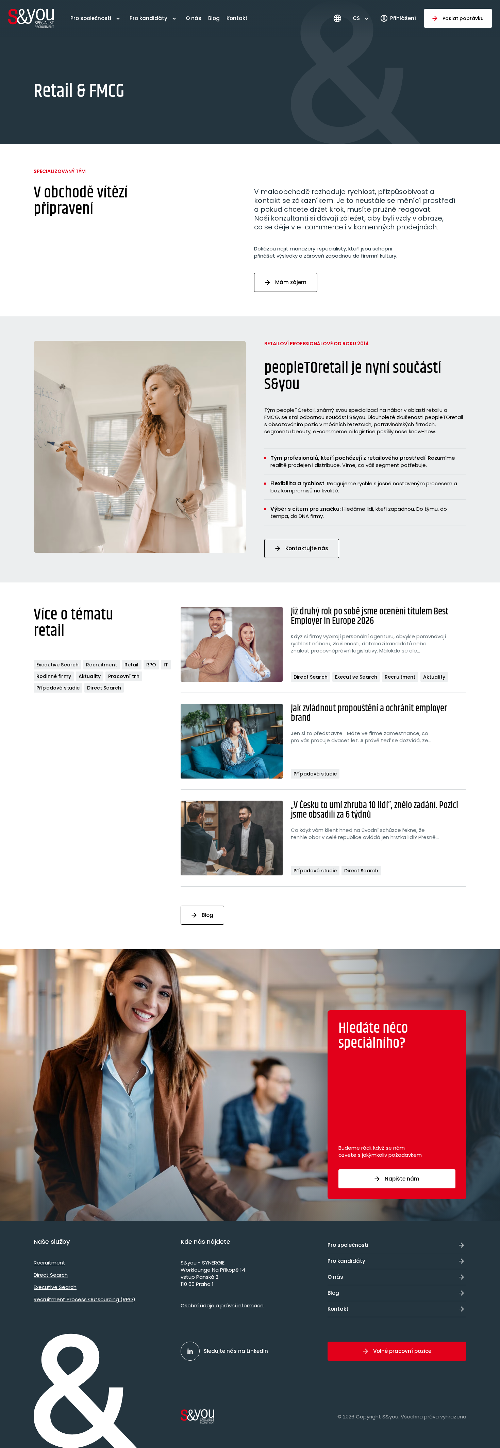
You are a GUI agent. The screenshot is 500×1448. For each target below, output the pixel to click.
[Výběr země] (337, 18)
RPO (151, 664)
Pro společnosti (90, 18)
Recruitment (101, 664)
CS (356, 18)
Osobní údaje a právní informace (222, 1305)
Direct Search (104, 687)
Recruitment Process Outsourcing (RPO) (84, 1299)
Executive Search (57, 664)
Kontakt (237, 18)
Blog (214, 18)
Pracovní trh (123, 676)
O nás (193, 18)
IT (166, 664)
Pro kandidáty (148, 18)
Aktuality (90, 676)
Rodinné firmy (53, 676)
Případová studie (58, 687)
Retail (131, 664)
